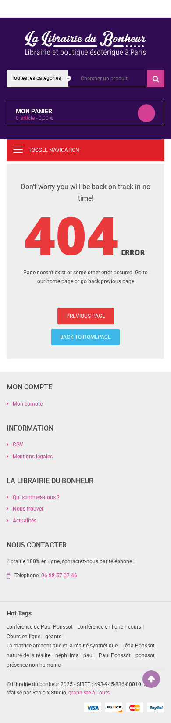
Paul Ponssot (115, 655)
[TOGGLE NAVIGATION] (18, 150)
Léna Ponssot (138, 646)
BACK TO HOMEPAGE (85, 337)
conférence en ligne (100, 627)
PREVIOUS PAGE (85, 316)
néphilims (66, 655)
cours (134, 627)
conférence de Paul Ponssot (40, 627)
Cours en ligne (23, 636)
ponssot (145, 655)
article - (34, 118)
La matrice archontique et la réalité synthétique (62, 646)
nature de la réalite (28, 655)
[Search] (155, 78)
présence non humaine (34, 665)
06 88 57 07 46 (59, 575)
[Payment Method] (92, 707)
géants (53, 636)
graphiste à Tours (89, 693)
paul (88, 655)
